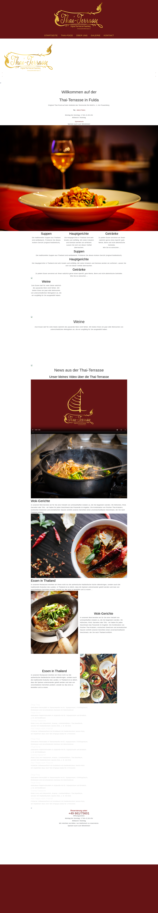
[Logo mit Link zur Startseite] (79, 15)
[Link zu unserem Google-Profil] (86, 898)
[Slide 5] (83, 77)
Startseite (51, 35)
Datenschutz (83, 906)
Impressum (74, 906)
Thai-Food (67, 35)
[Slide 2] (77, 70)
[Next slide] (155, 72)
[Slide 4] (83, 70)
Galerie (95, 35)
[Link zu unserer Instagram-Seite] (79, 898)
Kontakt (109, 35)
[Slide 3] (80, 70)
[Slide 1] (74, 70)
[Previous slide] (2, 72)
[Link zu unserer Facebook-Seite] (72, 898)
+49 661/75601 (79, 813)
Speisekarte (79, 121)
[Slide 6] (86, 77)
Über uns (82, 35)
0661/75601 (81, 110)
